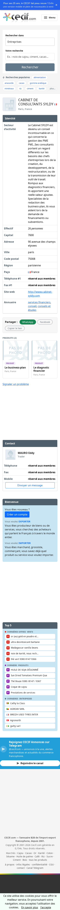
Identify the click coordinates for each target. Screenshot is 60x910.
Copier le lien (15, 328)
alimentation (40, 77)
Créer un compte (17, 514)
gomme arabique (38, 83)
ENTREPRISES (25, 699)
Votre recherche (14, 50)
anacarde (9, 83)
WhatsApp (27, 322)
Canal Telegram (35, 867)
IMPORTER (25, 543)
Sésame (10, 856)
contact (21, 867)
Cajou (20, 853)
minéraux (9, 88)
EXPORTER (24, 521)
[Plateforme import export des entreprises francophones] (19, 17)
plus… (52, 88)
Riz (43, 856)
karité (41, 88)
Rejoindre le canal (31, 763)
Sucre (50, 856)
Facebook (45, 322)
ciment (30, 88)
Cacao (28, 853)
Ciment (17, 859)
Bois (25, 859)
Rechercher (30, 67)
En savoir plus (29, 907)
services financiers (39, 302)
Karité (41, 853)
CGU (51, 864)
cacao (21, 83)
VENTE (30, 632)
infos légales (23, 864)
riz (20, 88)
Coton (50, 853)
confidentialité (39, 864)
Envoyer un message (30, 485)
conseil (32, 306)
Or (35, 853)
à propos (9, 864)
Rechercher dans (14, 35)
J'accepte (45, 907)
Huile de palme (24, 856)
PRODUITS (23, 665)
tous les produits (38, 859)
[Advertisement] (30, 412)
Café (37, 856)
